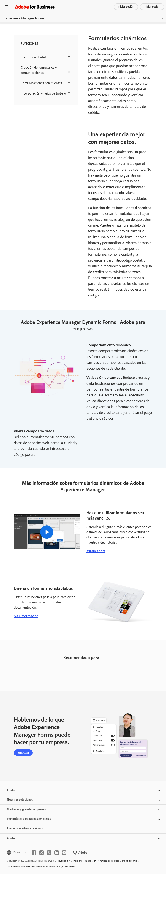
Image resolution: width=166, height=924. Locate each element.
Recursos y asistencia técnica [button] (25, 828)
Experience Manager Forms (24, 18)
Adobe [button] (11, 838)
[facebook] (34, 852)
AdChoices (70, 866)
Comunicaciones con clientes (41, 83)
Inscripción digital (33, 57)
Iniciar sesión (126, 6)
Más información (26, 616)
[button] (16, 852)
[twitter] (49, 852)
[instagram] (41, 852)
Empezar (23, 753)
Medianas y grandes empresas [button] (26, 809)
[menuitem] (46, 57)
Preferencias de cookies (106, 860)
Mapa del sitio (129, 860)
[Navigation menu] (6, 7)
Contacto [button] (12, 790)
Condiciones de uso (81, 860)
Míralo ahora (95, 551)
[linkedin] (56, 852)
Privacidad (62, 860)
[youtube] (64, 852)
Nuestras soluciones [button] (20, 799)
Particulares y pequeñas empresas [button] (29, 819)
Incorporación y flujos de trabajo (43, 93)
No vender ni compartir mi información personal (32, 866)
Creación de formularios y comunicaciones (39, 70)
